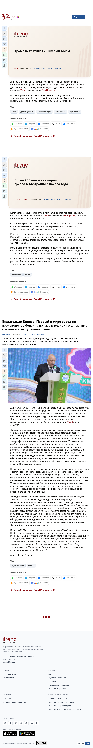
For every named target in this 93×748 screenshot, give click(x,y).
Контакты (52, 681)
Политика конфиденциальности (61, 702)
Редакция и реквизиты (57, 678)
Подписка (7, 699)
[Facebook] (10, 723)
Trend (23, 90)
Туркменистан (18, 566)
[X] (16, 723)
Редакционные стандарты (58, 685)
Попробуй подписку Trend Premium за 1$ (34, 136)
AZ (83, 743)
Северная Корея (44, 112)
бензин (31, 566)
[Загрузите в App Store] (10, 733)
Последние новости (10, 674)
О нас (50, 674)
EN (79, 743)
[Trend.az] (11, 17)
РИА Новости (48, 90)
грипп (27, 275)
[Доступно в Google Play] (27, 733)
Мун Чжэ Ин (75, 112)
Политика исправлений (57, 689)
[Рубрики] (88, 17)
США (14, 112)
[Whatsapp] (5, 723)
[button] (4, 28)
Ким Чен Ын (60, 112)
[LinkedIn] (32, 723)
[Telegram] (26, 723)
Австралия (16, 275)
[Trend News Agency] (9, 640)
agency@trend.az (9, 662)
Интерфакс (69, 215)
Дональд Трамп (26, 112)
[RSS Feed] (37, 723)
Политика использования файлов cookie (64, 709)
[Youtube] (21, 723)
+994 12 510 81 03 (9, 659)
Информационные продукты (14, 702)
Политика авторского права (59, 706)
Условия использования (58, 699)
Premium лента (9, 678)
